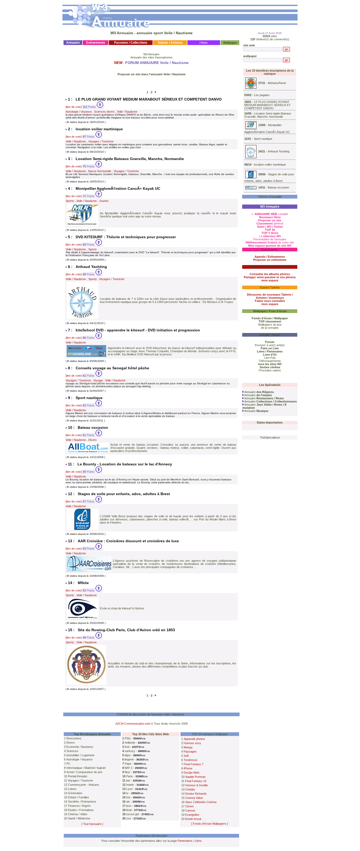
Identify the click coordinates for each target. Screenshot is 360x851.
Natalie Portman (195, 776)
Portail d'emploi (77, 776)
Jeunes (104, 200)
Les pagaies (262, 95)
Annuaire (259, 392)
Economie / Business (79, 746)
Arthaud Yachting (278, 151)
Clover (189, 806)
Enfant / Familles (78, 797)
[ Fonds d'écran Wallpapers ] (209, 823)
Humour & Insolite (196, 785)
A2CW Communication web (132, 723)
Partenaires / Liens (190, 840)
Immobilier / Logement (80, 755)
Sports (70, 200)
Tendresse (190, 760)
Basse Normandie (99, 171)
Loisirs (72, 788)
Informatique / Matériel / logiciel (85, 767)
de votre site (270, 242)
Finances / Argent (79, 805)
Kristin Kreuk (193, 818)
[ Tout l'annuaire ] (92, 823)
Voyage (98, 380)
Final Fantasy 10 (195, 781)
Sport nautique (263, 138)
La (270, 236)
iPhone (188, 768)
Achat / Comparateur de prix (84, 772)
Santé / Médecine (79, 818)
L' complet (270, 214)
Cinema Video (194, 797)
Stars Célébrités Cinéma (200, 802)
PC (68, 763)
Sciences (72, 751)
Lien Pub (269, 357)
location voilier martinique (270, 164)
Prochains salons (270, 370)
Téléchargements (270, 360)
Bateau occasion (278, 187)
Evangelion (192, 814)
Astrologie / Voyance (79, 111)
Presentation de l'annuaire (269, 239)
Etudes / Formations (81, 810)
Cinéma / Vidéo (77, 814)
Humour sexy (192, 743)
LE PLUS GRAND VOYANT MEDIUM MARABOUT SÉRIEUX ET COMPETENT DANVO (267, 105)
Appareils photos (194, 738)
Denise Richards (196, 793)
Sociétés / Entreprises (82, 801)
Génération (75, 793)
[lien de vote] (74, 106)
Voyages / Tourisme (101, 141)
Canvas (190, 810)
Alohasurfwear (277, 82)
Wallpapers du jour (270, 324)
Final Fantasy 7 (193, 764)
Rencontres (73, 738)
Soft (186, 755)
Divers (92, 439)
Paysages (190, 751)
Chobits (190, 789)
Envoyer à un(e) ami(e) (270, 345)
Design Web (191, 772)
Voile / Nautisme (127, 111)
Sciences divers (104, 111)
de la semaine (270, 327)
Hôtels (204, 42)
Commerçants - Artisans (83, 784)
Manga (188, 747)
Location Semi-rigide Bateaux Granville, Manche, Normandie (267, 115)
